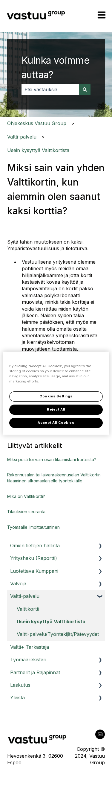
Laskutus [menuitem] (20, 685)
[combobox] (50, 89)
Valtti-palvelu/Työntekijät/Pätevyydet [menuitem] (58, 634)
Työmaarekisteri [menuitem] (28, 660)
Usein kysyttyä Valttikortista (38, 150)
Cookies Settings (56, 396)
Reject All (56, 409)
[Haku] (84, 89)
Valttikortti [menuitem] (28, 609)
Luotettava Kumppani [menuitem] (34, 571)
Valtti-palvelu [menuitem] (24, 596)
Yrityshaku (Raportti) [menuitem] (33, 558)
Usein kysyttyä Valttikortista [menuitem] (51, 622)
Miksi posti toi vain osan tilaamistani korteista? (51, 459)
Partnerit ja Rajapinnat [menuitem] (35, 672)
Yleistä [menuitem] (17, 698)
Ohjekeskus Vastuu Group (36, 123)
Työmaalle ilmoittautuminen (33, 527)
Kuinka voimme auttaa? (56, 67)
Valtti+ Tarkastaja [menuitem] (29, 647)
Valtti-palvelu (21, 137)
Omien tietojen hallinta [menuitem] (35, 546)
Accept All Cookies (56, 422)
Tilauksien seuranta (26, 511)
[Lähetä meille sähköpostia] (100, 734)
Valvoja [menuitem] (18, 584)
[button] (100, 546)
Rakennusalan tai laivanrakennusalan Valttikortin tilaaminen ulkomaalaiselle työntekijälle (54, 477)
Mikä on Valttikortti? (26, 496)
